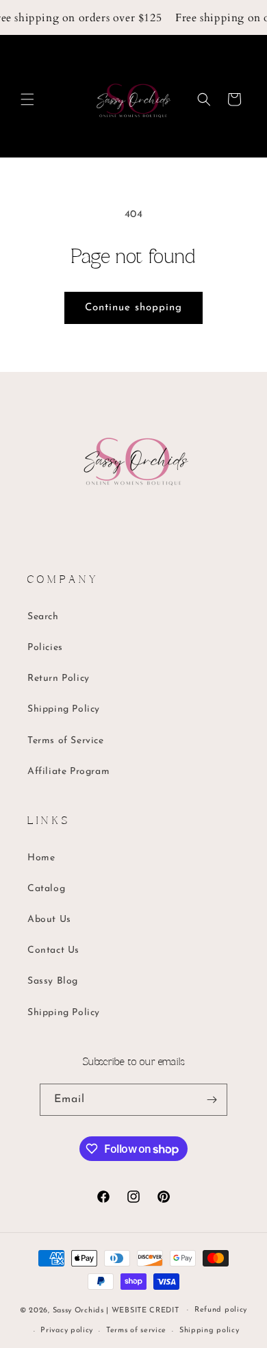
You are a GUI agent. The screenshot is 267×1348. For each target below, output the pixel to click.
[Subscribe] (211, 1100)
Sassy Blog (52, 981)
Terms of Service (65, 741)
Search (43, 617)
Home (41, 858)
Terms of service (136, 1330)
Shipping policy (209, 1330)
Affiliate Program (68, 771)
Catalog (46, 889)
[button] (27, 99)
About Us (49, 919)
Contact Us (53, 950)
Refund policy (220, 1310)
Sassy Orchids (78, 1310)
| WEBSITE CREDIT (143, 1310)
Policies (45, 647)
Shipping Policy (63, 709)
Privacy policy (66, 1330)
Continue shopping (133, 308)
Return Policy (58, 678)
